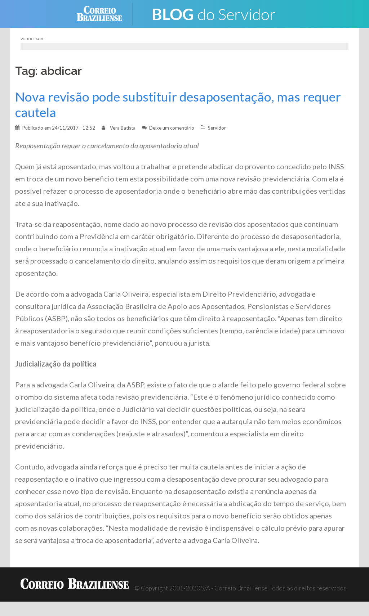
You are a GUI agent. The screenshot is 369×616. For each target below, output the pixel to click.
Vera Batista (122, 128)
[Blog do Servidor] (213, 13)
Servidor (217, 128)
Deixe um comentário (171, 128)
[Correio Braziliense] (105, 13)
